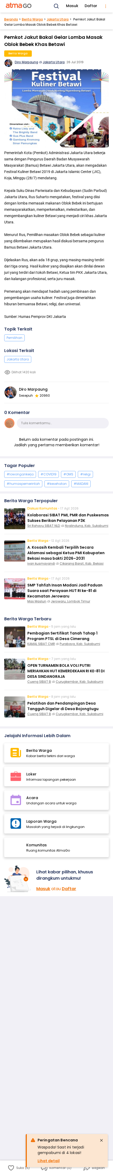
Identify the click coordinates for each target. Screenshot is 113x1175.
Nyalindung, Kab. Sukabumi (86, 525)
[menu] (105, 6)
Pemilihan (14, 337)
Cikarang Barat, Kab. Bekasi (82, 563)
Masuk (72, 5)
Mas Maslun (36, 601)
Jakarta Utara (58, 19)
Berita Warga (32, 19)
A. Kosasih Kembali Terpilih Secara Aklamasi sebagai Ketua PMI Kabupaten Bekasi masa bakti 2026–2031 (66, 553)
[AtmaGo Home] (19, 6)
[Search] (56, 6)
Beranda (11, 19)
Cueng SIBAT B (39, 681)
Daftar (91, 5)
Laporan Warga (41, 821)
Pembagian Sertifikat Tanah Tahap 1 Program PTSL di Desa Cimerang (62, 636)
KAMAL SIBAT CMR (41, 644)
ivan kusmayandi (41, 563)
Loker (31, 774)
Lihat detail (49, 1160)
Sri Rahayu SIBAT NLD (43, 525)
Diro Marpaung (26, 62)
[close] (101, 1140)
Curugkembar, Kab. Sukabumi (79, 681)
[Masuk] (18, 878)
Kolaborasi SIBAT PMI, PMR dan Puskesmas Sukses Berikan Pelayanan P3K (68, 517)
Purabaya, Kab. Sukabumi (80, 644)
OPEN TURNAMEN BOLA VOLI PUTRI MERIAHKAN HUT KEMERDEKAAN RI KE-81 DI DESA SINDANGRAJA (66, 671)
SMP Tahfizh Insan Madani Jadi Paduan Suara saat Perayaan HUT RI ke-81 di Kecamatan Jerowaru (64, 591)
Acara (32, 797)
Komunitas (36, 845)
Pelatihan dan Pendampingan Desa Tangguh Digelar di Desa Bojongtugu (63, 706)
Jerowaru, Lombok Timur (70, 601)
